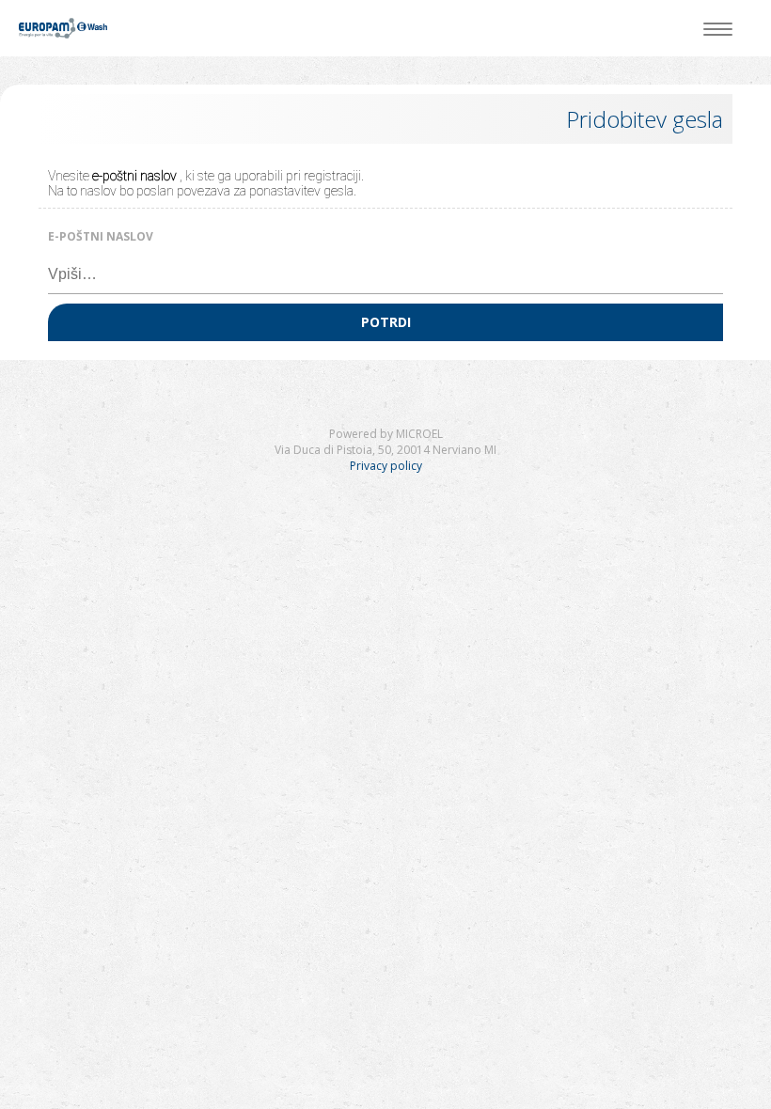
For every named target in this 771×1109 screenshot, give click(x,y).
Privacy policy (386, 466)
